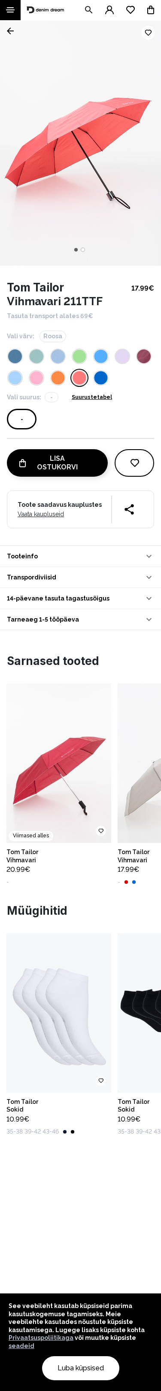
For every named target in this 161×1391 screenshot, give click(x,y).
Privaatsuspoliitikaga (41, 1337)
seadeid (21, 1345)
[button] (80, 556)
